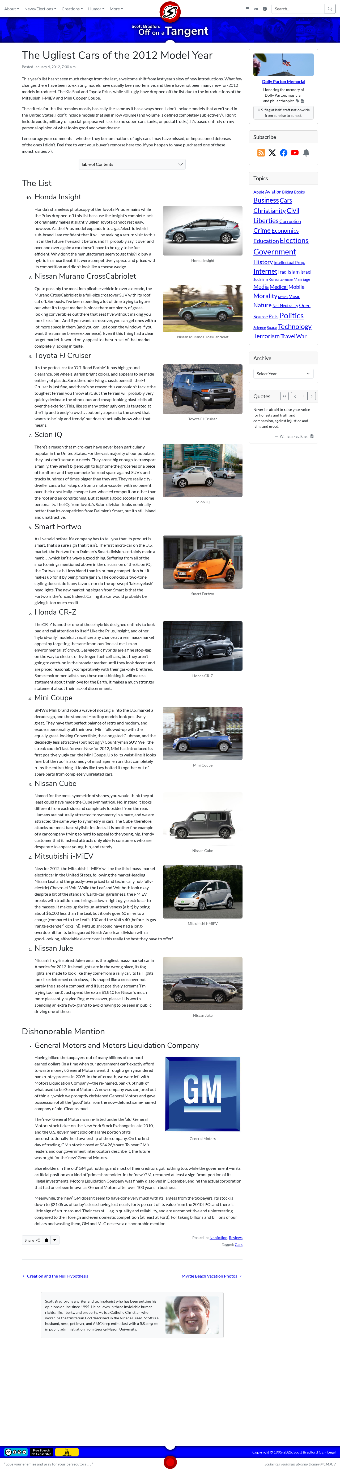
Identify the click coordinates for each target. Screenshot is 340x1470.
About (10, 8)
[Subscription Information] (306, 153)
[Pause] (303, 396)
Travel (287, 336)
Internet (265, 271)
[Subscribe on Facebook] (283, 153)
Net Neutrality (285, 305)
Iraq (282, 272)
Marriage (302, 279)
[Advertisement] (170, 1388)
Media (261, 286)
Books (299, 192)
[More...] (54, 1240)
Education (266, 240)
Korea (274, 279)
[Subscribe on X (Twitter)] (272, 153)
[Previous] (295, 396)
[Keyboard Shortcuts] (255, 9)
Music (294, 296)
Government (274, 251)
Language (286, 279)
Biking (287, 192)
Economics (285, 230)
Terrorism (266, 336)
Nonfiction (218, 1237)
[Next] (311, 396)
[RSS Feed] (261, 153)
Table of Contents (97, 164)
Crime (262, 230)
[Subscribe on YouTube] (295, 153)
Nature (262, 304)
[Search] (330, 9)
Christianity (269, 210)
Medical (279, 286)
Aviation (273, 192)
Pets (273, 316)
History (263, 261)
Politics (291, 315)
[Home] (170, 8)
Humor (94, 8)
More (115, 8)
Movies (283, 297)
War (301, 336)
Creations (71, 8)
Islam (293, 272)
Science (259, 327)
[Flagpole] (247, 9)
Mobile (296, 287)
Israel (305, 272)
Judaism (260, 279)
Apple (258, 191)
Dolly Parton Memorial (283, 81)
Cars (239, 1244)
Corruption (290, 221)
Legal (331, 1452)
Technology (295, 326)
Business (266, 200)
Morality (265, 295)
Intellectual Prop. (289, 262)
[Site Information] (264, 9)
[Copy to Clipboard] (46, 1240)
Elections (294, 240)
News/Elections (38, 8)
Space (272, 327)
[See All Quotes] (284, 396)
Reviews (236, 1237)
